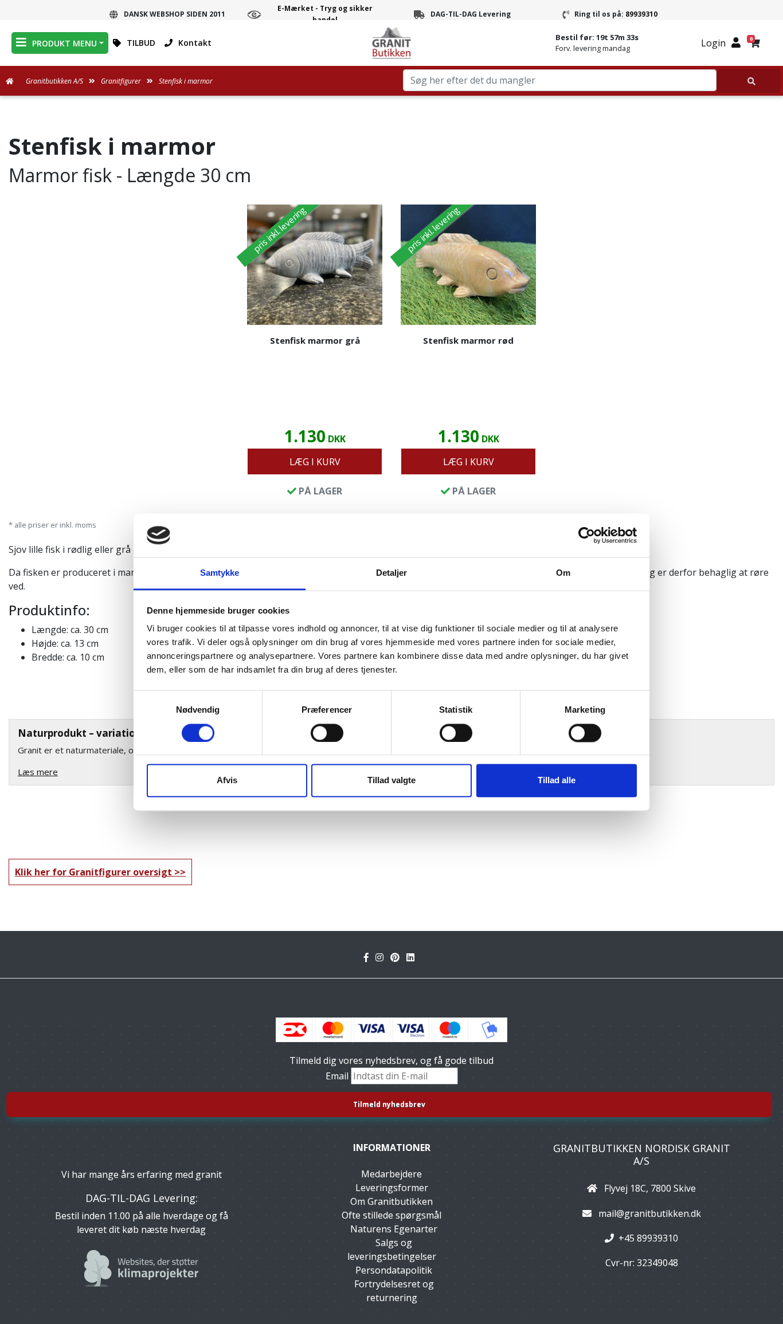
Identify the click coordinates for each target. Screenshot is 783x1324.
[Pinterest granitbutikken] (398, 957)
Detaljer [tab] (392, 573)
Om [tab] (563, 573)
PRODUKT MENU (64, 43)
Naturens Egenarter (393, 1229)
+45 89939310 (648, 1238)
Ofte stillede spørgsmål (391, 1215)
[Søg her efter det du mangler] (748, 81)
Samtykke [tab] (220, 573)
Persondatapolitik (393, 1270)
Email (338, 1076)
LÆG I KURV (314, 461)
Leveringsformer (391, 1187)
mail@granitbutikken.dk (649, 1213)
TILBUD (141, 42)
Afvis (227, 780)
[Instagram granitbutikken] (382, 957)
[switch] (327, 733)
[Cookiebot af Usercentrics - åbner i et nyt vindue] (587, 535)
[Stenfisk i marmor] (314, 265)
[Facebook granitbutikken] (369, 957)
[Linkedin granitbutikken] (412, 957)
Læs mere (38, 771)
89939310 (641, 14)
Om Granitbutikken (391, 1201)
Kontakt (195, 42)
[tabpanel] (314, 353)
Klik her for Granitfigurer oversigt (93, 872)
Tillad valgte (391, 780)
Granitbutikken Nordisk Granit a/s (641, 1154)
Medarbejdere (391, 1174)
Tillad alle (556, 780)
